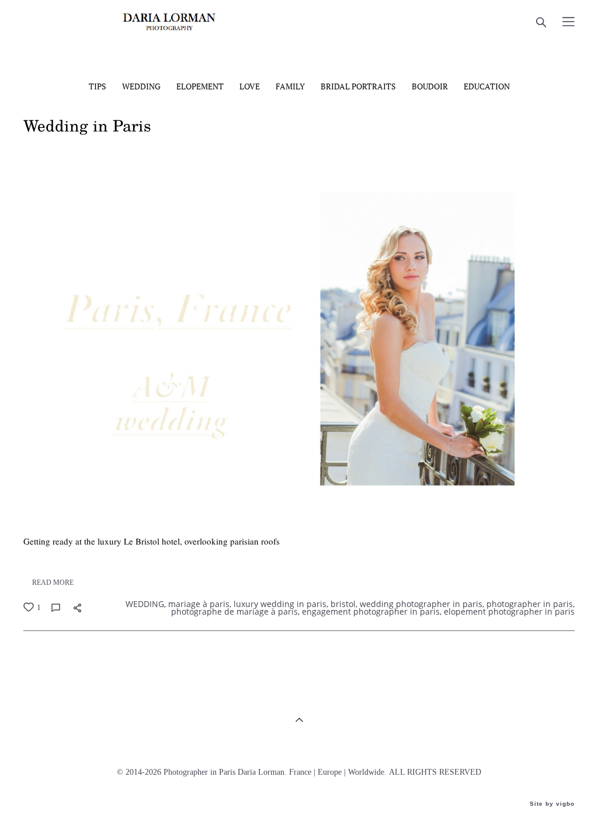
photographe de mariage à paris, (234, 611)
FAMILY (291, 86)
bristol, (342, 604)
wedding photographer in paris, (420, 604)
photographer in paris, (529, 604)
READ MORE (53, 582)
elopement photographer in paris (508, 611)
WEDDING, (144, 604)
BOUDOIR (431, 86)
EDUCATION (487, 86)
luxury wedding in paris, (279, 604)
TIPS (98, 86)
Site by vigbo (552, 804)
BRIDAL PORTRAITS (359, 86)
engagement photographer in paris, (370, 611)
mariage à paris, (198, 604)
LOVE (250, 86)
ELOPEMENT (200, 86)
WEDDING (142, 86)
